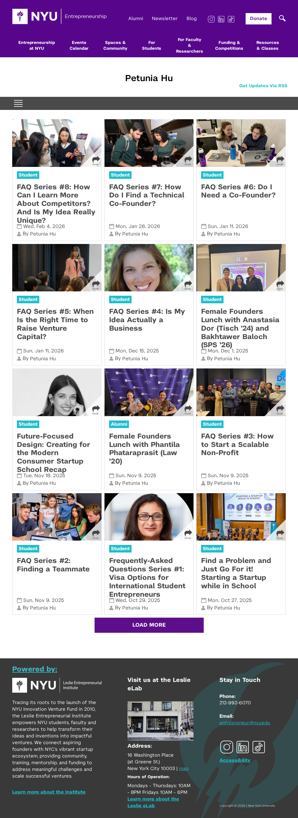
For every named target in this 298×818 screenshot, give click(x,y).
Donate (258, 18)
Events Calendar (79, 46)
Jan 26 (137, 226)
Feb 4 (43, 226)
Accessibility (235, 760)
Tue (27, 475)
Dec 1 (227, 350)
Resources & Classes (267, 46)
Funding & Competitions (229, 46)
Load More (149, 625)
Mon (121, 226)
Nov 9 (134, 475)
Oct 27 (229, 600)
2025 (153, 350)
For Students (151, 46)
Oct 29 (137, 600)
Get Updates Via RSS (263, 86)
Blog (192, 18)
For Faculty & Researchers (189, 46)
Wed (28, 226)
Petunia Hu (149, 78)
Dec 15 (136, 350)
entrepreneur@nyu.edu (244, 723)
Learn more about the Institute (49, 792)
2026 (58, 226)
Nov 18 (42, 475)
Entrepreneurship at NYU (36, 46)
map (184, 768)
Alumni (135, 18)
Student (28, 175)
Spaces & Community (115, 46)
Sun (212, 226)
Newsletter (165, 18)
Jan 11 (226, 226)
